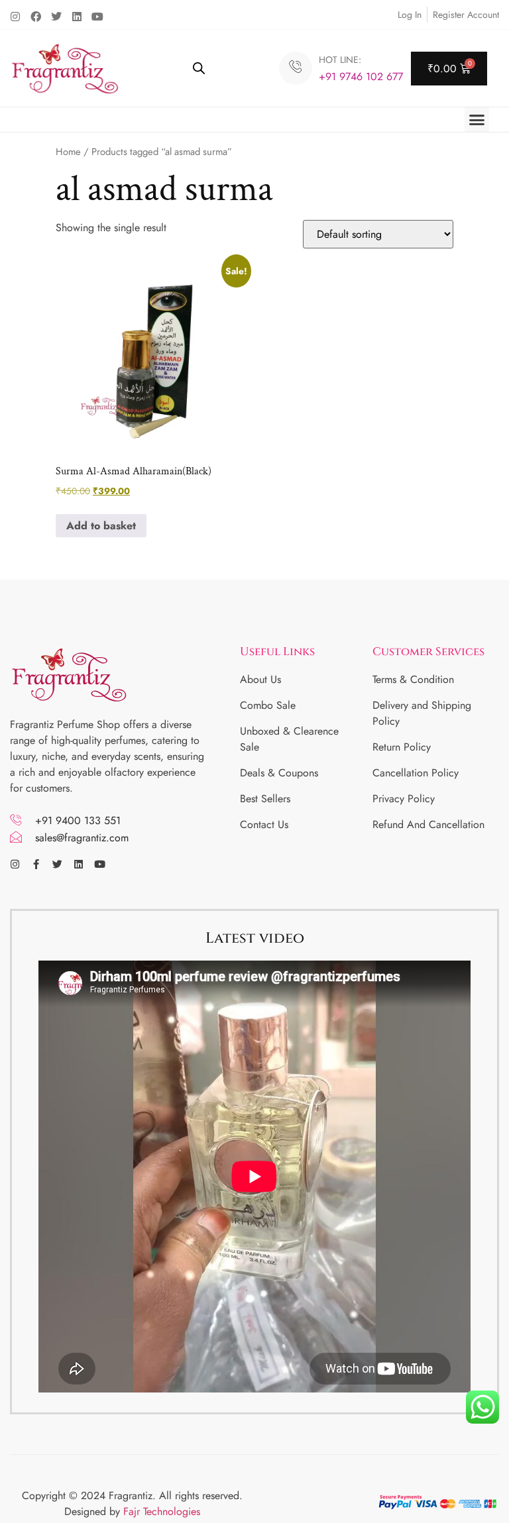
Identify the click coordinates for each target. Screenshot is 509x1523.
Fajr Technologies (161, 1511)
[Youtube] (97, 16)
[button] (477, 119)
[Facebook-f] (36, 864)
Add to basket (101, 525)
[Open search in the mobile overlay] (198, 68)
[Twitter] (56, 16)
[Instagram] (15, 16)
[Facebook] (35, 16)
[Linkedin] (77, 16)
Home (68, 151)
